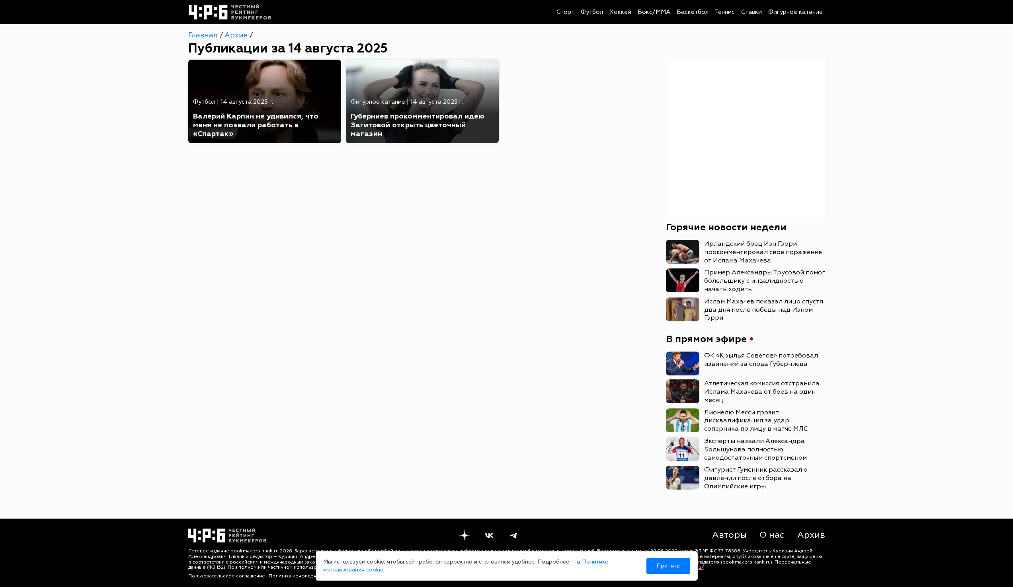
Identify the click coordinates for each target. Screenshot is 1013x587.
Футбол (592, 12)
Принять (668, 565)
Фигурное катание (795, 12)
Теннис (725, 12)
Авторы (729, 534)
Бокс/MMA (654, 12)
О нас (772, 534)
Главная (204, 35)
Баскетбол (693, 12)
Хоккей (620, 12)
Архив (237, 35)
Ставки (751, 12)
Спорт (565, 12)
